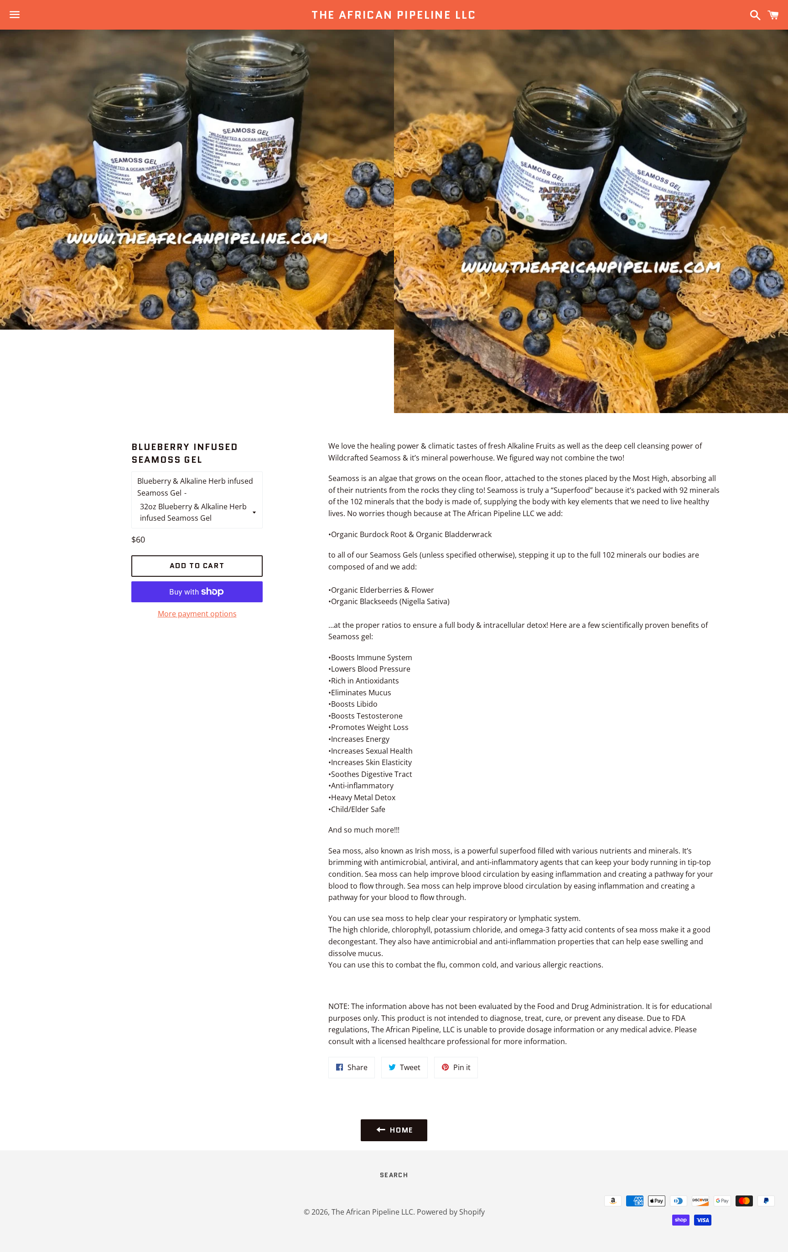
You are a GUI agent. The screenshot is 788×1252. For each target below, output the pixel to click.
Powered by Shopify (451, 1212)
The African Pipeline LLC (394, 15)
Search (394, 1175)
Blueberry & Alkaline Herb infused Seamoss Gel (195, 487)
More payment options (197, 614)
